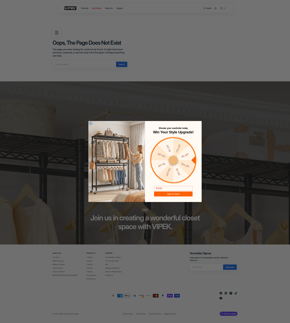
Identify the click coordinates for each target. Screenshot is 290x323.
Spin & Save (173, 194)
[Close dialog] (90, 123)
